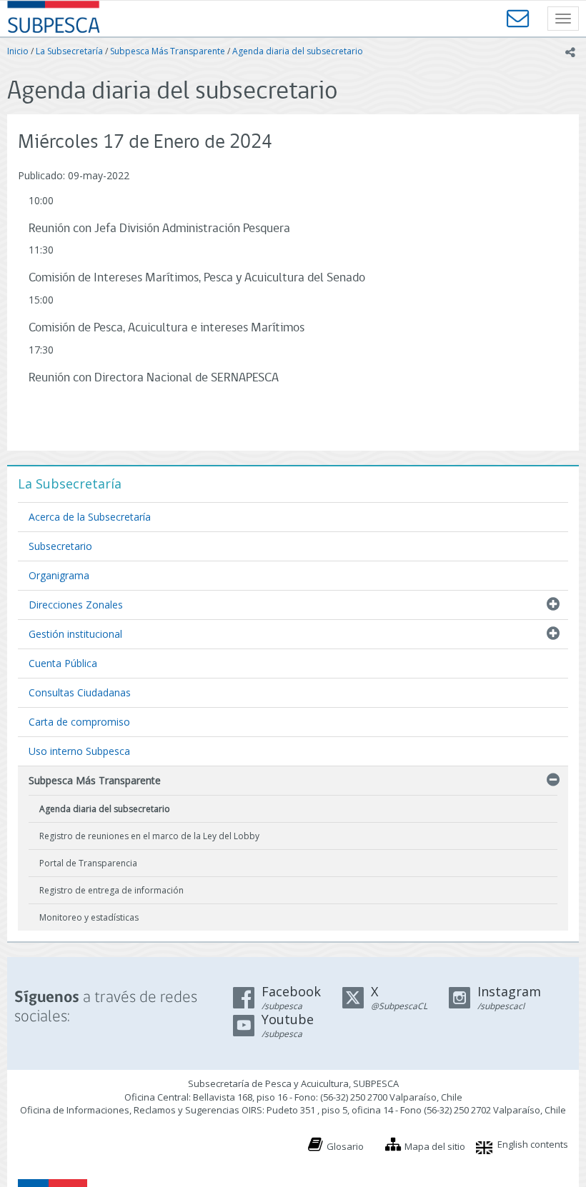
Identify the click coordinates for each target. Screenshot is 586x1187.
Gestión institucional (75, 634)
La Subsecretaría (69, 51)
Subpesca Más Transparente (167, 51)
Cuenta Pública (63, 663)
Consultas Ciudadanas (80, 692)
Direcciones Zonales (76, 604)
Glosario (345, 1146)
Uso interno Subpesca (79, 751)
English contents (532, 1144)
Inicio (18, 51)
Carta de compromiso (79, 721)
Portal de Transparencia (88, 863)
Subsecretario (60, 546)
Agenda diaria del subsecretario (297, 51)
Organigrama (59, 575)
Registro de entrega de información (111, 890)
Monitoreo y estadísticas (89, 917)
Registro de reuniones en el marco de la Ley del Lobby (149, 836)
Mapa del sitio (434, 1146)
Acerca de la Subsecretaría (90, 517)
